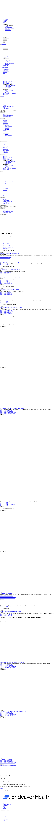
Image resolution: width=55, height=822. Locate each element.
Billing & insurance (6, 75)
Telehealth (4, 54)
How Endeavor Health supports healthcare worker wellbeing (10, 611)
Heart (4, 273)
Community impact (6, 82)
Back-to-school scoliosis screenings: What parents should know (11, 307)
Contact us (4, 102)
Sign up (1, 788)
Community (4, 79)
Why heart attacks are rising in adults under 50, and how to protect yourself (13, 603)
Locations (4, 21)
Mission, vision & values (7, 104)
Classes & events (5, 77)
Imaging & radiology (8, 60)
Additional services (6, 58)
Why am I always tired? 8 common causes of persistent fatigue (11, 277)
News (4, 101)
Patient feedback (5, 74)
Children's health (6, 311)
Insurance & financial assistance (8, 115)
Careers (4, 22)
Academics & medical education (8, 106)
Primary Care (6, 283)
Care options (5, 37)
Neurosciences (7, 51)
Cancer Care (7, 125)
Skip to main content (3, 0)
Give (3, 23)
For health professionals (7, 804)
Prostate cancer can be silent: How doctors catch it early (9, 253)
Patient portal (5, 24)
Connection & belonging (7, 100)
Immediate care (5, 47)
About (4, 41)
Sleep (4, 281)
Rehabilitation (7, 62)
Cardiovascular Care (8, 126)
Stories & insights (6, 108)
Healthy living (6, 280)
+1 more (2, 284)
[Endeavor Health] (27, 35)
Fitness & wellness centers (9, 63)
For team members (6, 805)
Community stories (6, 94)
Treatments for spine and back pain (6, 593)
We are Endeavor (6, 264)
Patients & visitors (6, 38)
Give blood (7, 92)
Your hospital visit (6, 69)
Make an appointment (6, 19)
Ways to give (5, 89)
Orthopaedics (7, 52)
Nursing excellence (6, 99)
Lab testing (6, 61)
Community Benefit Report (7, 83)
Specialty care (5, 124)
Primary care (5, 46)
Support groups (5, 70)
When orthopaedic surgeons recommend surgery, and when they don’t (12, 298)
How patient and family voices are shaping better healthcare (10, 262)
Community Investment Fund (8, 81)
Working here (6, 615)
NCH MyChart (7, 29)
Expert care (5, 257)
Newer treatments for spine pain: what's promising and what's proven (12, 408)
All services (7, 64)
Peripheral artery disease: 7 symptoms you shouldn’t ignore (10, 269)
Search (1, 110)
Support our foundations (9, 90)
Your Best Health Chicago (8, 412)
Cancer (5, 258)
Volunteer (6, 91)
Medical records (5, 76)
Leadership (4, 105)
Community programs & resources (10, 85)
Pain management (6, 411)
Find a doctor (5, 20)
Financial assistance (6, 71)
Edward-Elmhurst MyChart (9, 28)
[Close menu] (0, 44)
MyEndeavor (7, 26)
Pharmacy (6, 59)
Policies (4, 73)
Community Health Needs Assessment (9, 93)
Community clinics (8, 86)
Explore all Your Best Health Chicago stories (8, 765)
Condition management (7, 413)
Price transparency (6, 814)
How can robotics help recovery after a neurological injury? (10, 289)
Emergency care (5, 65)
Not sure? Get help (8, 30)
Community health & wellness (7, 84)
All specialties (7, 53)
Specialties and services (7, 116)
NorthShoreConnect (8, 27)
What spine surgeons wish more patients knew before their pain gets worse (13, 500)
